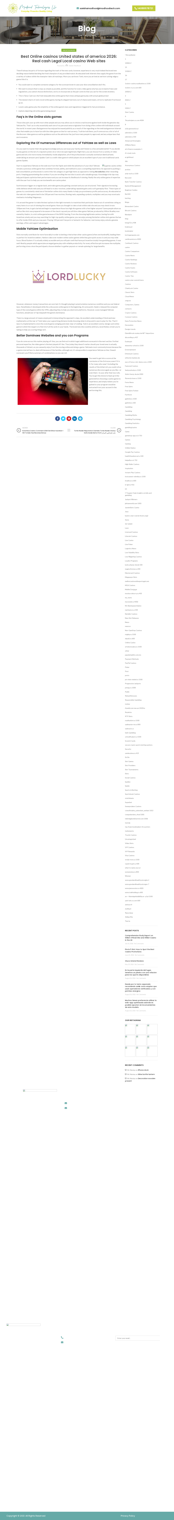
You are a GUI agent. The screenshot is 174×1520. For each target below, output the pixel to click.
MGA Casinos (130, 585)
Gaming (128, 444)
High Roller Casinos (132, 464)
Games (127, 440)
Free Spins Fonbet (131, 391)
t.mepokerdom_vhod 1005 (134, 814)
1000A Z (128, 63)
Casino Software (131, 272)
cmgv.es (128, 301)
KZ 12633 (128, 524)
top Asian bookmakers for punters (137, 827)
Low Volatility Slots (132, 552)
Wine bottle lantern (146, 1074)
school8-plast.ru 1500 (133, 737)
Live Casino (129, 540)
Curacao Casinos (131, 317)
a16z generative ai (131, 129)
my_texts (128, 598)
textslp (127, 823)
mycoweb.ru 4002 (131, 602)
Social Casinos (130, 778)
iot (126, 489)
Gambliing (128, 407)
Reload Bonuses (131, 696)
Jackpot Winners (131, 499)
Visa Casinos (129, 855)
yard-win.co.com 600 (132, 901)
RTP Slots (128, 716)
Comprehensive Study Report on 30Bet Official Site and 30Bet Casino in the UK (140, 937)
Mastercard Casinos (132, 573)
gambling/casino (131, 427)
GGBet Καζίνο (130, 448)
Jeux (126, 512)
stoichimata (129, 798)
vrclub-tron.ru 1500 (132, 860)
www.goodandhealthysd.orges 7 (137, 884)
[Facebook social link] (57, 418)
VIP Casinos (129, 847)
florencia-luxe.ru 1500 (133, 378)
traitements (129, 831)
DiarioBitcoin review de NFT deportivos (139, 333)
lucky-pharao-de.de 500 (133, 565)
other (127, 651)
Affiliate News (130, 145)
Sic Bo (127, 757)
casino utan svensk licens (134, 280)
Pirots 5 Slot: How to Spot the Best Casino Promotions (139, 950)
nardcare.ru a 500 (131, 610)
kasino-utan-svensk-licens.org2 (136, 516)
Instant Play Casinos (132, 472)
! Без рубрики (130, 55)
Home (80, 35)
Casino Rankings (131, 260)
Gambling (128, 411)
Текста (127, 921)
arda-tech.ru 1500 (131, 174)
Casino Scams (130, 268)
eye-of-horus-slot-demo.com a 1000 (138, 362)
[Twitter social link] (63, 418)
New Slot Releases (132, 618)
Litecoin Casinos (131, 536)
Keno (127, 520)
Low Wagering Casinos (133, 557)
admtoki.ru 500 (130, 137)
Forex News (129, 382)
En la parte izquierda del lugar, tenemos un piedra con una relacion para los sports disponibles (141, 972)
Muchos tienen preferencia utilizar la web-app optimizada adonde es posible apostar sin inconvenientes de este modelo (140, 1004)
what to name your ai (132, 868)
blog (126, 219)
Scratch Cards (130, 741)
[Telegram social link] (80, 418)
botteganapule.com (132, 235)
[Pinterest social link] (69, 418)
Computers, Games (132, 305)
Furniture (128, 395)
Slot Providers (130, 765)
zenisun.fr (128, 905)
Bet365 (128, 194)
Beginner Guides (131, 190)
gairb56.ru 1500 (131, 399)
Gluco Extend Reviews (134, 961)
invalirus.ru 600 (130, 481)
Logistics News (130, 548)
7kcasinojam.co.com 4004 (134, 120)
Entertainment (130, 350)
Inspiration (129, 468)
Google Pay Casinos (132, 452)
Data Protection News (133, 321)
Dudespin (128, 341)
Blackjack (128, 214)
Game (127, 432)
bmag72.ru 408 (130, 223)
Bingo (127, 202)
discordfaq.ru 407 (131, 337)
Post (127, 671)
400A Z (127, 100)
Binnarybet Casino (132, 206)
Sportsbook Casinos (132, 794)
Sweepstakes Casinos (133, 806)
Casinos (128, 284)
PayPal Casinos (130, 663)
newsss (128, 626)
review (127, 704)
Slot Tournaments (131, 770)
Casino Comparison (132, 251)
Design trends (130, 329)
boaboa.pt (128, 227)
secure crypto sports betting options (138, 745)
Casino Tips (129, 276)
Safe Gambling (130, 733)
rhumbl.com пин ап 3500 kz (135, 708)
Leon (127, 528)
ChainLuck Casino (131, 288)
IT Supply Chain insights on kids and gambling (138, 494)
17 (126, 79)
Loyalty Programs (131, 561)
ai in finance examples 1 (133, 149)
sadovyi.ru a (129, 729)
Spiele (127, 786)
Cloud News (129, 296)
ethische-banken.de (132, 358)
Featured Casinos (131, 366)
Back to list (69, 430)
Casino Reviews (131, 264)
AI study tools (130, 153)
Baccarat (128, 178)
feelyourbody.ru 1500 (133, 370)
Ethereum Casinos (132, 354)
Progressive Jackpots (133, 683)
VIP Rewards (130, 851)
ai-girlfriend (129, 157)
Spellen (127, 782)
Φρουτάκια (129, 913)
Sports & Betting (131, 790)
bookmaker (129, 231)
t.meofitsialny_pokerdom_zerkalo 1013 (139, 810)
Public (127, 692)
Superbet (128, 802)
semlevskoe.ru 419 (132, 753)
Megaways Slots (131, 577)
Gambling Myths (131, 415)
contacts (128, 309)
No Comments (139, 943)
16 (126, 75)
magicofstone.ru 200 (132, 569)
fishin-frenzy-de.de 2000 (134, 374)
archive (127, 170)
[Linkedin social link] (74, 418)
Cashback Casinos (131, 243)
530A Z (127, 108)
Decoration (129, 325)
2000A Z (128, 92)
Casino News (130, 255)
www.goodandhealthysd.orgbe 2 (137, 880)
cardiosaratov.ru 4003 (133, 239)
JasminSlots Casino (132, 508)
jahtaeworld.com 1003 (133, 503)
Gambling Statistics (132, 423)
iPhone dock (143, 1070)
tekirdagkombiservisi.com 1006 (136, 819)
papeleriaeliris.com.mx (133, 655)
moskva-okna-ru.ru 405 (133, 593)
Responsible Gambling (133, 700)
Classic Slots (129, 292)
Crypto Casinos (130, 313)
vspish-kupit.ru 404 (132, 864)
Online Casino (130, 643)
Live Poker (129, 544)
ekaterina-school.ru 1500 (134, 345)
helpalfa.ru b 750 (131, 460)
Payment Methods (132, 659)
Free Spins (129, 386)
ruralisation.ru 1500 (132, 720)
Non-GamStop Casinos (133, 630)
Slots (127, 774)
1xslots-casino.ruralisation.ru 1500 (137, 83)
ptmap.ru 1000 (130, 688)
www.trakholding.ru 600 (134, 892)
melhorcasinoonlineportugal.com (137, 581)
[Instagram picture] (130, 1029)
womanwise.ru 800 (132, 872)
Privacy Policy (128, 1515)
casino (127, 247)
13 (126, 67)
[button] (143, 8)
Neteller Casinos (131, 614)
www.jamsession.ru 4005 (134, 888)
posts (127, 675)
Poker (127, 667)
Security (128, 749)
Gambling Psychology (133, 419)
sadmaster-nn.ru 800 (132, 724)
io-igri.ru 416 (129, 485)
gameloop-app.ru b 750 (133, 436)
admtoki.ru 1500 (131, 133)
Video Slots (129, 843)
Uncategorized (90, 35)
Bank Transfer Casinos (133, 182)
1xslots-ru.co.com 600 (133, 88)
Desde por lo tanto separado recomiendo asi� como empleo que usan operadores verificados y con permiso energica (141, 987)
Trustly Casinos (131, 835)
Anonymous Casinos (132, 165)
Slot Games (129, 761)
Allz (126, 161)
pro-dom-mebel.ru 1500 (133, 679)
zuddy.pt (128, 909)
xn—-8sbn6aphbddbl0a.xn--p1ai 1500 (139, 896)
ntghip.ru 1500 (130, 634)
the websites (100, 172)
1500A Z (128, 71)
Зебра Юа (129, 917)
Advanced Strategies (133, 141)
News (127, 622)
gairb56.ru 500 (130, 403)
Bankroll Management (133, 186)
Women (128, 876)
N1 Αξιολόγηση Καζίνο (133, 606)
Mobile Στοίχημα (131, 589)
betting (128, 198)
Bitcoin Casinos (130, 210)
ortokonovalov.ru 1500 (133, 647)
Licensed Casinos (131, 532)
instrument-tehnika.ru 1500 (135, 477)
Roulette (128, 712)
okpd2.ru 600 (130, 639)
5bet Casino (129, 112)
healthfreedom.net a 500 (134, 456)
